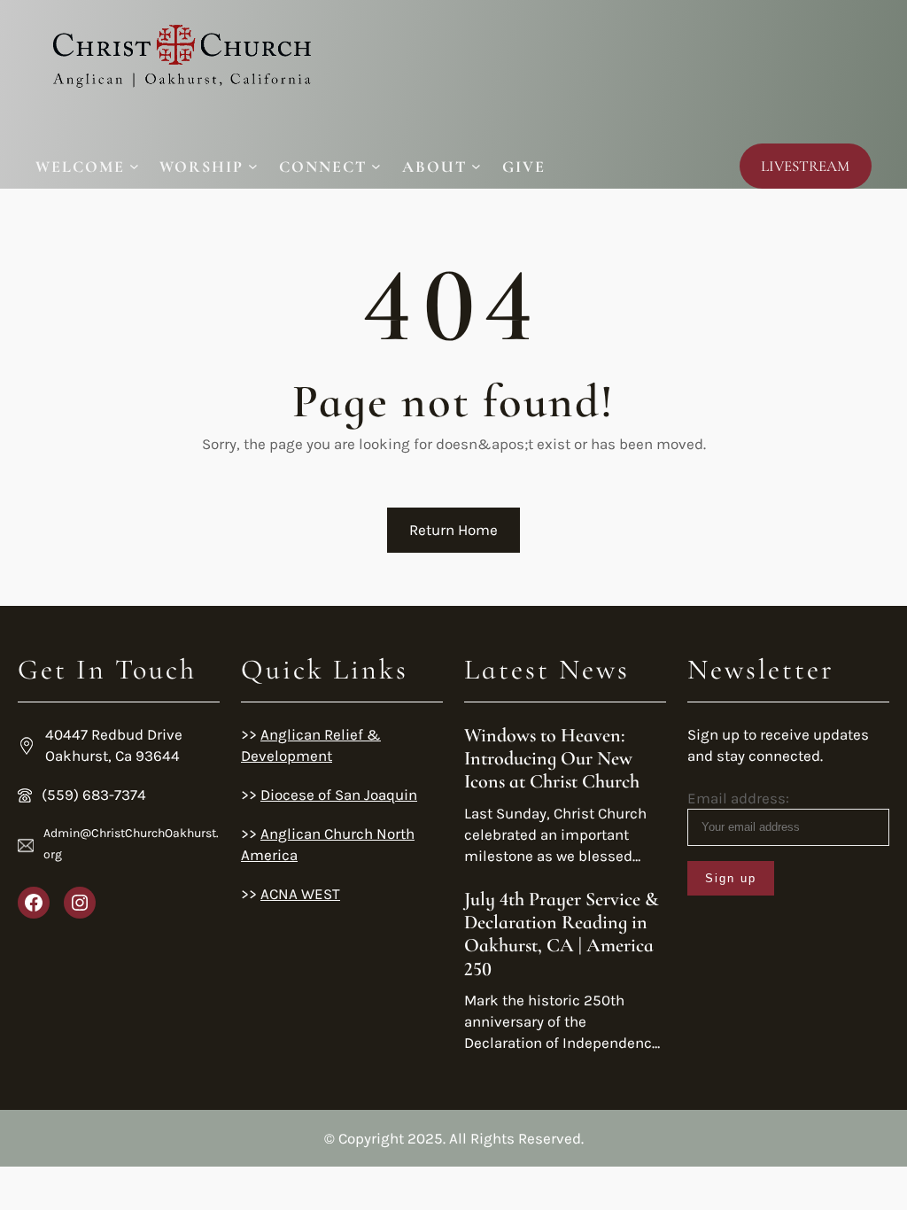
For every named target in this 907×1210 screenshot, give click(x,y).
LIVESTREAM (805, 166)
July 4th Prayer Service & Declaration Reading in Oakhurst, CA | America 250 (561, 934)
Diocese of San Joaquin (338, 794)
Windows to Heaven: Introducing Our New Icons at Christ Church (552, 759)
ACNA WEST (300, 894)
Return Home (453, 530)
